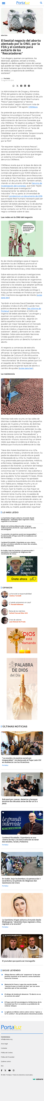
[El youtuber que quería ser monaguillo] (22, 946)
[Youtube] (9, 1070)
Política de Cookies (7, 1052)
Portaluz (7, 78)
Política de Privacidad (7, 1057)
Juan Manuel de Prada (17, 622)
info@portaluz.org (6, 1039)
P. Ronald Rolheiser (16, 604)
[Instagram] (14, 1070)
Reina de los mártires (17, 611)
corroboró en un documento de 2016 (25, 196)
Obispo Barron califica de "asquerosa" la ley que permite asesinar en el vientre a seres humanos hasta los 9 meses (22, 976)
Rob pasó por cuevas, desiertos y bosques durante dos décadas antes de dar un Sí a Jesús (20, 801)
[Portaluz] (23, 3)
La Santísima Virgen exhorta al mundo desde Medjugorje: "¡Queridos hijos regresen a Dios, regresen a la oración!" (17, 519)
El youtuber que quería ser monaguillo (18, 961)
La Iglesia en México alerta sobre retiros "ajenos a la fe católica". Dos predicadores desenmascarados (24, 1013)
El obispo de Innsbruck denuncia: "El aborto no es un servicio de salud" (23, 995)
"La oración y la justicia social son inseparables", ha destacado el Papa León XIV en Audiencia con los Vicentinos (19, 535)
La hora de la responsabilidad (20, 594)
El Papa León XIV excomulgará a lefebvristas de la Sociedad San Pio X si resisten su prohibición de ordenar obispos (23, 1004)
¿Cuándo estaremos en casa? (20, 602)
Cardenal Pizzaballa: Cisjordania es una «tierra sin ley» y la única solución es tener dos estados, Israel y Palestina (19, 544)
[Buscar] (41, 3)
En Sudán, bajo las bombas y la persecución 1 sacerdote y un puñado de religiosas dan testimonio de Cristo (17, 552)
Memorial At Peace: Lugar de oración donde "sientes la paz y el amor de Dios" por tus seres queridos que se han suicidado (22, 986)
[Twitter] (17, 85)
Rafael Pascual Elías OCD (18, 613)
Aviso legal (4, 1044)
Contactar (4, 1048)
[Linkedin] (25, 85)
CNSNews (33, 107)
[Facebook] (21, 85)
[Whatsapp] (13, 85)
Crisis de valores (15, 620)
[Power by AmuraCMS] (38, 1079)
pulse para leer (26, 368)
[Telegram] (29, 85)
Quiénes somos (6, 1061)
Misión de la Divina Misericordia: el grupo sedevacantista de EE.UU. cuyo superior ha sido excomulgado (18, 527)
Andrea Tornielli (15, 596)
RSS (2, 1066)
